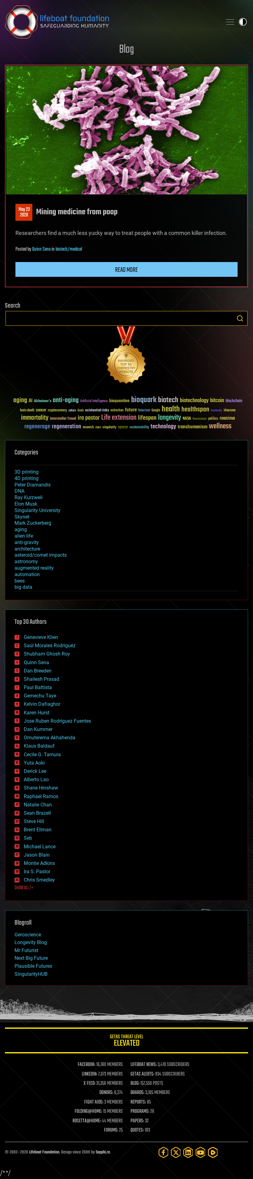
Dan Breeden (38, 671)
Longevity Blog (31, 942)
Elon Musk (26, 504)
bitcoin (217, 401)
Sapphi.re (103, 1152)
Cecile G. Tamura (42, 754)
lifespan (147, 418)
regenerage (37, 426)
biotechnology (194, 401)
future (131, 410)
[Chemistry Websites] (126, 356)
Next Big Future (31, 958)
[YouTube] (200, 1152)
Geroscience (28, 935)
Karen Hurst (36, 713)
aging (20, 400)
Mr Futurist (26, 950)
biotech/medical (69, 249)
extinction (116, 411)
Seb (28, 838)
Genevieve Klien (41, 637)
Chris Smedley (39, 880)
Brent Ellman (38, 830)
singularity (109, 428)
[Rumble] (213, 1152)
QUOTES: (137, 1130)
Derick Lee (35, 771)
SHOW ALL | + (24, 888)
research (88, 428)
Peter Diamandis (33, 485)
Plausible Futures (33, 966)
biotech (168, 400)
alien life (24, 536)
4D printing (27, 478)
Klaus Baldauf (39, 746)
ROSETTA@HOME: (87, 1121)
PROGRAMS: (140, 1112)
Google (155, 411)
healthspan (195, 410)
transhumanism (192, 427)
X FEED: (89, 1084)
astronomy (26, 561)
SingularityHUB (31, 974)
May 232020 (24, 212)
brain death (27, 411)
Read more (126, 270)
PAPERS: (137, 1121)
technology (163, 426)
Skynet (22, 517)
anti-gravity (27, 542)
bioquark (143, 400)
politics (213, 419)
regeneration (66, 426)
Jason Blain (37, 855)
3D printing (27, 472)
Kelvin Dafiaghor (42, 704)
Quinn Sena (41, 249)
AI (30, 401)
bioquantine (119, 400)
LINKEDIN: (89, 1074)
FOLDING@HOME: (88, 1112)
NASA (187, 418)
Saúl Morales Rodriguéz (50, 645)
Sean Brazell (37, 813)
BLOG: (135, 1084)
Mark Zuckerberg (33, 523)
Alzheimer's (42, 401)
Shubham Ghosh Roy (47, 654)
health (171, 409)
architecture (27, 549)
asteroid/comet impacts (41, 555)
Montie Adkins (39, 863)
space (123, 427)
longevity (169, 418)
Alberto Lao (36, 779)
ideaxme (229, 411)
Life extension (118, 418)
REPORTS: (138, 1102)
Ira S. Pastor (37, 871)
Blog (126, 50)
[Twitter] (176, 1152)
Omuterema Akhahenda (49, 738)
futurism (144, 411)
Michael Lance (40, 847)
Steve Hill (34, 821)
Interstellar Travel (63, 419)
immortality (34, 418)
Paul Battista (38, 687)
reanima (227, 418)
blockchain (234, 401)
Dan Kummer (38, 729)
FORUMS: (111, 1130)
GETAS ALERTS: (142, 1074)
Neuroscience (200, 419)
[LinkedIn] (188, 1152)
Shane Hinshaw (41, 788)
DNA (19, 491)
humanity (216, 411)
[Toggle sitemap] (230, 22)
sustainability (139, 428)
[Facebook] (163, 1152)
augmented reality (34, 568)
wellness (220, 426)
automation (27, 574)
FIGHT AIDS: (93, 1102)
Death (80, 410)
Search (240, 318)
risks (98, 427)
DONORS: (106, 1093)
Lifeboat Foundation (44, 1152)
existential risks (97, 410)
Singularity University (37, 510)
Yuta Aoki (34, 763)
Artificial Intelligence (94, 401)
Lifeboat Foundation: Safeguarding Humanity (111, 22)
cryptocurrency (57, 411)
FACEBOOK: (86, 1065)
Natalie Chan (38, 805)
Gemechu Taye (40, 696)
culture (72, 410)
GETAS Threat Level (126, 1041)
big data (23, 587)
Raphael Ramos (41, 796)
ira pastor (89, 418)
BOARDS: (137, 1093)
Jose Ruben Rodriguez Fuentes (57, 721)
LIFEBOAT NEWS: (144, 1065)
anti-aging (66, 400)
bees (20, 581)
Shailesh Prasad (41, 679)
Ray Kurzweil (29, 497)
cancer (41, 410)
